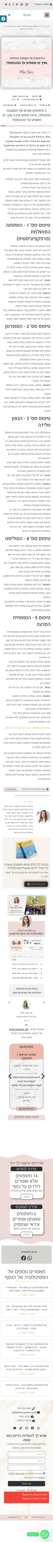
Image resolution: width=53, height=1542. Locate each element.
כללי (41, 26)
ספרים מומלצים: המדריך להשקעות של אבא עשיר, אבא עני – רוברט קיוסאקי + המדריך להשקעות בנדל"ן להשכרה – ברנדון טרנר (26, 1347)
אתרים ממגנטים (13, 1517)
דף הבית (47, 26)
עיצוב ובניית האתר (39, 1517)
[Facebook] (17, 4)
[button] (3, 18)
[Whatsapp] (27, 4)
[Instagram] (13, 4)
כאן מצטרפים (44, 778)
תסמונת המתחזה (11, 204)
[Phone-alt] (21, 4)
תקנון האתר (19, 1473)
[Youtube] (6, 4)
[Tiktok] (9, 4)
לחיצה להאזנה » (26, 1295)
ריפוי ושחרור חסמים (15, 766)
